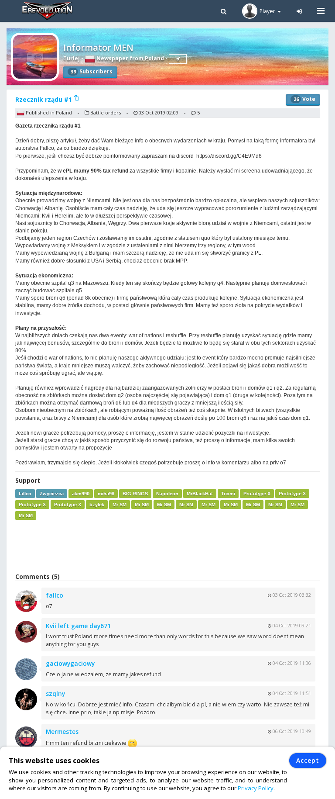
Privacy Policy (255, 788)
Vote (304, 99)
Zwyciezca (52, 493)
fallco (25, 493)
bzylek (96, 504)
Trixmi (228, 493)
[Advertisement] (167, 546)
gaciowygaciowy (70, 663)
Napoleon (167, 493)
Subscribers (92, 71)
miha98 (106, 493)
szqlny (55, 693)
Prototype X (256, 493)
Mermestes (62, 731)
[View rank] (178, 59)
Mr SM (119, 504)
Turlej (71, 58)
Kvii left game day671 (78, 626)
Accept (307, 760)
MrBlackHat (200, 493)
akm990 (80, 493)
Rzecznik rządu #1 (44, 99)
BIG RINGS (135, 493)
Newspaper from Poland (129, 58)
